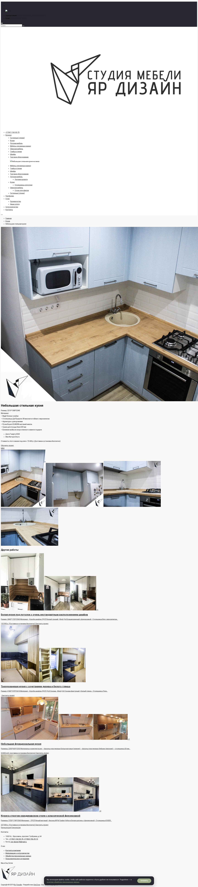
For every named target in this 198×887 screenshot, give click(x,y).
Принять (144, 881)
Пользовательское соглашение (17, 859)
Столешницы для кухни (23, 185)
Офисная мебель (16, 149)
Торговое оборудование (19, 157)
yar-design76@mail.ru (18, 18)
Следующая (16, 828)
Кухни (12, 141)
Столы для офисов (22, 190)
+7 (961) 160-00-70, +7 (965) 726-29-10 (31, 15)
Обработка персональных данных (18, 856)
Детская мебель (16, 143)
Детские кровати (21, 179)
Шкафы (13, 154)
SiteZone (37, 885)
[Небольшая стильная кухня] (23, 506)
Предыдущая (6, 828)
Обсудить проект (7, 445)
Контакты (9, 210)
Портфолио (10, 196)
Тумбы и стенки (16, 152)
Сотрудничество (12, 207)
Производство (15, 201)
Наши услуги (14, 204)
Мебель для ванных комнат (20, 146)
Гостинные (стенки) (17, 138)
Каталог (9, 135)
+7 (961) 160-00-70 (12, 132)
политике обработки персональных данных (63, 882)
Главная (9, 218)
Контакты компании (13, 850)
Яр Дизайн (18, 885)
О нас (8, 199)
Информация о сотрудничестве (17, 853)
